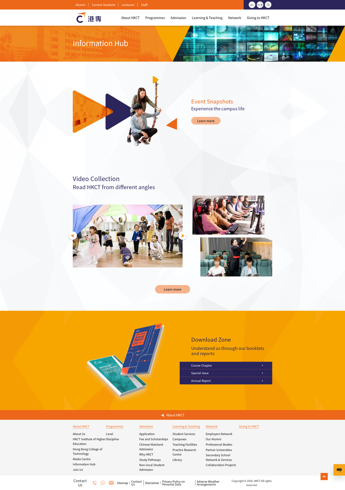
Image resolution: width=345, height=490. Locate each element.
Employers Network (219, 434)
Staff (144, 5)
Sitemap (122, 482)
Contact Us (136, 483)
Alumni (80, 5)
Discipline (112, 439)
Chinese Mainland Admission (151, 446)
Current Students (103, 5)
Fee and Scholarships (153, 439)
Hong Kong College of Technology (87, 451)
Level (109, 434)
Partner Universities (219, 450)
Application (147, 434)
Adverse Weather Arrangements (208, 483)
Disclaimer (152, 482)
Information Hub (84, 464)
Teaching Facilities (184, 444)
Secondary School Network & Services (219, 457)
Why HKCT (146, 454)
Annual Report (201, 380)
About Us (79, 434)
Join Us (78, 469)
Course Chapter (201, 365)
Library (177, 459)
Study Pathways (150, 459)
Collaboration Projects (221, 465)
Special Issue (200, 373)
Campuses (179, 439)
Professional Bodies (219, 444)
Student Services (183, 434)
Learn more (206, 120)
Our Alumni (213, 439)
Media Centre (82, 459)
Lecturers (128, 5)
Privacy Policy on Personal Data (173, 483)
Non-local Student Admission (151, 467)
